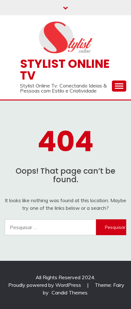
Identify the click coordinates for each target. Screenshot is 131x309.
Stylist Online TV (65, 69)
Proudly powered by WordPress (45, 285)
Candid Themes (69, 292)
